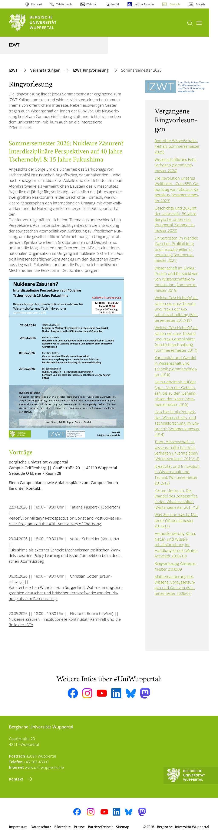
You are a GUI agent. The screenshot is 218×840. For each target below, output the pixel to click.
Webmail (91, 4)
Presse (79, 826)
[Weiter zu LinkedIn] (116, 693)
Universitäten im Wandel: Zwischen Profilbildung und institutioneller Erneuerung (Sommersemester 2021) (176, 249)
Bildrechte (62, 826)
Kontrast (36, 4)
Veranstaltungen (45, 70)
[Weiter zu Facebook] (73, 693)
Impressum (18, 826)
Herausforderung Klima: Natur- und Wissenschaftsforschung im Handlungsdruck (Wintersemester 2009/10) (176, 544)
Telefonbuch (64, 4)
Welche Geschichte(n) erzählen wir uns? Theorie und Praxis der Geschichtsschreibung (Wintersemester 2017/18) (176, 309)
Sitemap (122, 826)
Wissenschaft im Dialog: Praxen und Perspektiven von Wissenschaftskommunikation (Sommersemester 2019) (176, 279)
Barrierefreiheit (100, 826)
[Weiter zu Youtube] (102, 693)
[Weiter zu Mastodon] (145, 693)
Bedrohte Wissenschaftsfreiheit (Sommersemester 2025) (177, 146)
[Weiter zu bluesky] (131, 693)
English (200, 4)
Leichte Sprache (143, 4)
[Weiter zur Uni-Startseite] (40, 22)
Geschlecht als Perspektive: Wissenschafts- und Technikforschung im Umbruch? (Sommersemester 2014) (177, 423)
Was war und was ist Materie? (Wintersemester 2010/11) (176, 520)
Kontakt (33, 488)
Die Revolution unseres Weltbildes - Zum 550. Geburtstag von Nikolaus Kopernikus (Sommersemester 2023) (177, 189)
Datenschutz (41, 826)
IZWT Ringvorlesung (91, 70)
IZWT (14, 70)
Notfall (115, 4)
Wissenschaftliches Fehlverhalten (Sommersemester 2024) (175, 165)
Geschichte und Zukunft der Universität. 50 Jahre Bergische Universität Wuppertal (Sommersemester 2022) (175, 219)
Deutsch (175, 4)
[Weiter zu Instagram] (87, 693)
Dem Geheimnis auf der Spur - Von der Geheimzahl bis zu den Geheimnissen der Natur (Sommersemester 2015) (175, 393)
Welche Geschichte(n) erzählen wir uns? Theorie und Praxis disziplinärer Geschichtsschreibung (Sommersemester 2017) (176, 339)
